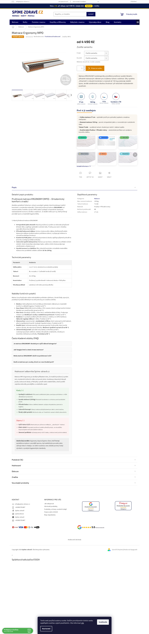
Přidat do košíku (96, 68)
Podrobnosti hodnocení (52, 37)
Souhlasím (103, 622)
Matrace (97, 199)
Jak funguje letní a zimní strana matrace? (29, 350)
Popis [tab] (14, 187)
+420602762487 (20, 507)
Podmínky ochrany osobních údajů (55, 509)
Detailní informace (83, 166)
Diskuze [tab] (15, 471)
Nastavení (46, 628)
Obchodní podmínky (79, 2)
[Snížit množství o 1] (84, 69)
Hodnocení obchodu (74, 540)
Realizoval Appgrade (130, 550)
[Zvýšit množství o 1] (84, 67)
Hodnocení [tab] (16, 465)
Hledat (91, 14)
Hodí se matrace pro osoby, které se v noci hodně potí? (34, 362)
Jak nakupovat (63, 2)
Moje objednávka (49, 515)
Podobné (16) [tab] (17, 460)
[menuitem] (15, 22)
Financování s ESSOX (51, 512)
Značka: (66, 37)
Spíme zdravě (19, 511)
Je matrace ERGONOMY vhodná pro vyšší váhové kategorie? (35, 344)
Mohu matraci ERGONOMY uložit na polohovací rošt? (33, 356)
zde (82, 623)
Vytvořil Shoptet (117, 550)
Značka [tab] (15, 477)
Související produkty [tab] (20, 483)
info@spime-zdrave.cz (22, 504)
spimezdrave (19, 514)
